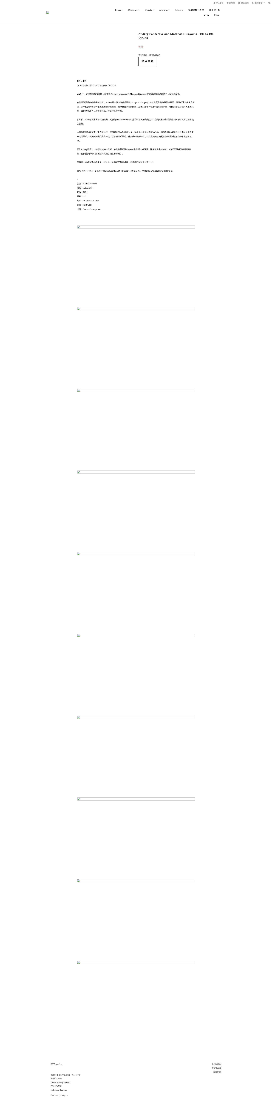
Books (118, 10)
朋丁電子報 (214, 10)
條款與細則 (216, 1064)
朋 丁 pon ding (56, 1064)
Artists (178, 10)
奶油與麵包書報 (196, 10)
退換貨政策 (216, 1068)
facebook (54, 1095)
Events (217, 15)
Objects (148, 10)
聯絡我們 (148, 61)
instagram (64, 1095)
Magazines (133, 10)
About (206, 15)
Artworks (163, 10)
